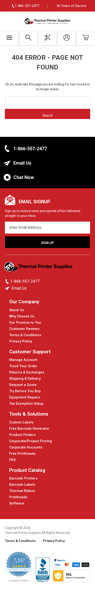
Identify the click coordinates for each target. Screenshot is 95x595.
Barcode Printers (23, 478)
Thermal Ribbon (22, 491)
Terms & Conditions (25, 335)
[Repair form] (47, 38)
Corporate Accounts (25, 447)
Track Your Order (23, 366)
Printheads (18, 497)
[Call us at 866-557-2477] (7, 281)
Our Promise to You (25, 322)
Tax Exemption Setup (26, 403)
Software (16, 503)
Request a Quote (23, 385)
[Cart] (86, 38)
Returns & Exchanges (26, 372)
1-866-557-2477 (30, 148)
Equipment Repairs (24, 397)
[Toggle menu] (9, 38)
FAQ (12, 460)
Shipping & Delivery (25, 378)
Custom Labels (21, 422)
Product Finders (22, 435)
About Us (16, 310)
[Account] (66, 38)
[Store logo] (39, 268)
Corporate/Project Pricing (30, 441)
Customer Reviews (24, 329)
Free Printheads (22, 453)
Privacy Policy (20, 341)
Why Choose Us (21, 316)
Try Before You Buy (25, 391)
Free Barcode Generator (29, 428)
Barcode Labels (22, 484)
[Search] (28, 38)
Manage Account (23, 360)
